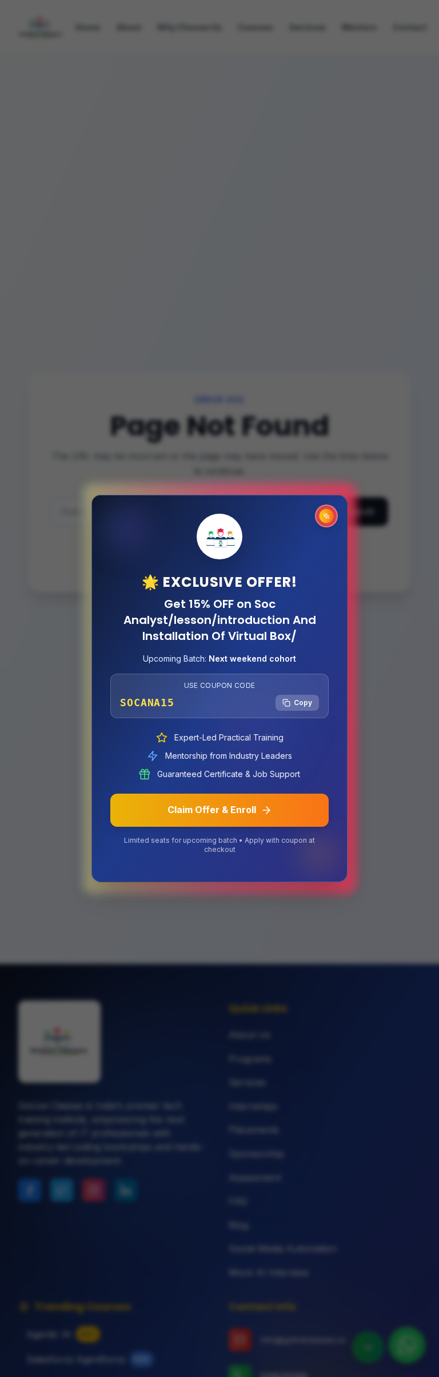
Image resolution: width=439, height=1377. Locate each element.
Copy (303, 702)
